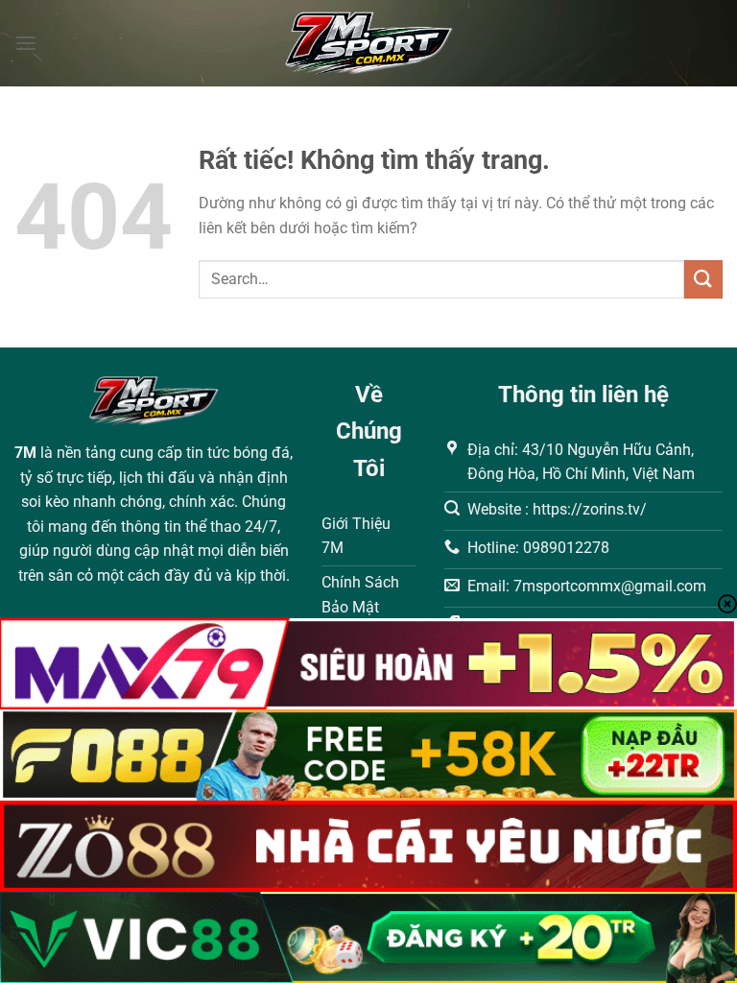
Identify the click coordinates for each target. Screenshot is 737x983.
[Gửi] (703, 279)
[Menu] (25, 42)
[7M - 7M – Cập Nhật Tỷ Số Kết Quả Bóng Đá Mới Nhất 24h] (369, 43)
